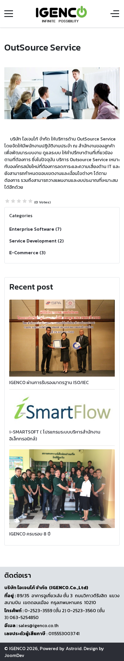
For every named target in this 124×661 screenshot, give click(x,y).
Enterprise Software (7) (35, 229)
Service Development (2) (36, 240)
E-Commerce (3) (27, 252)
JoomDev (14, 655)
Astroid (74, 648)
